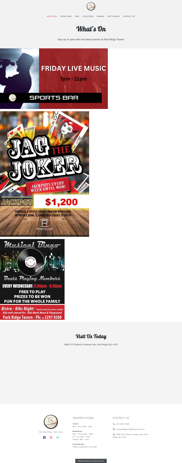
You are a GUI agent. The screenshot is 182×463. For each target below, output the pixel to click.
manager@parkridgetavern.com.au (130, 429)
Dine (77, 16)
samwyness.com (98, 461)
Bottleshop (114, 16)
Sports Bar (66, 16)
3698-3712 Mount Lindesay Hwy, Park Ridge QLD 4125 (130, 435)
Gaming (100, 16)
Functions (88, 16)
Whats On (52, 16)
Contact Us (129, 16)
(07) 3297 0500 (122, 424)
